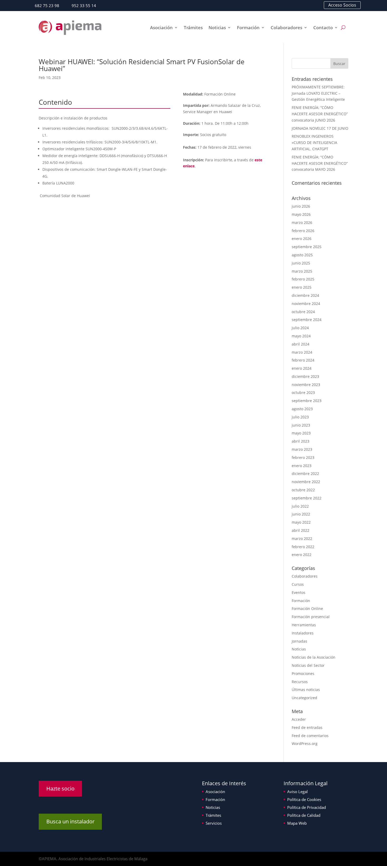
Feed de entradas (307, 727)
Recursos (300, 681)
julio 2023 (300, 416)
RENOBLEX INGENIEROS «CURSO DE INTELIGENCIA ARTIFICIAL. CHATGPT (314, 142)
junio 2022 (301, 514)
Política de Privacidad (306, 807)
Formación (248, 27)
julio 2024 (300, 327)
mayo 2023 (301, 433)
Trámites (193, 27)
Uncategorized (304, 697)
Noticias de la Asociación (313, 657)
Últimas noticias (306, 689)
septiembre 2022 (306, 497)
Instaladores (303, 632)
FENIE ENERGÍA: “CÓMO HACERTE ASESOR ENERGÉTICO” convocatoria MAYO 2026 (320, 163)
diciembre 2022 (305, 473)
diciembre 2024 (305, 295)
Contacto (323, 27)
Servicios (214, 823)
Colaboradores (286, 27)
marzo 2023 (302, 449)
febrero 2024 (303, 360)
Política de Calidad (303, 815)
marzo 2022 (302, 538)
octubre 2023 (303, 392)
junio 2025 (301, 263)
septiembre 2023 (306, 400)
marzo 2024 (302, 352)
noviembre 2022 (306, 481)
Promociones (303, 673)
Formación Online (307, 608)
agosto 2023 (302, 408)
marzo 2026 (302, 222)
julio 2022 (300, 506)
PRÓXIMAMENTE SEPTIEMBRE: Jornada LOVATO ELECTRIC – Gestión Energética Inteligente (318, 93)
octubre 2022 (303, 489)
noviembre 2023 (306, 384)
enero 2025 (301, 287)
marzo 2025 (302, 271)
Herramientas (304, 624)
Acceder (299, 719)
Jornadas (299, 641)
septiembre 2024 (306, 319)
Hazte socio (60, 788)
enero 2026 (301, 238)
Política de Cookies (304, 799)
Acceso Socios (342, 5)
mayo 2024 (301, 335)
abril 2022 (300, 530)
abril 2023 (300, 441)
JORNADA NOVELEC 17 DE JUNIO (320, 128)
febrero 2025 (303, 279)
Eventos (298, 592)
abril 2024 (300, 344)
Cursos (298, 584)
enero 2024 (301, 368)
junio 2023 (301, 425)
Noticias (217, 27)
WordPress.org (304, 743)
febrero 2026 (303, 230)
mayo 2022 (301, 522)
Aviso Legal (297, 791)
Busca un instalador (70, 821)
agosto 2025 (302, 254)
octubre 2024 (303, 311)
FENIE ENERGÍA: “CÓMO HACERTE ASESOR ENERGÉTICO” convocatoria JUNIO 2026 (320, 114)
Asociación (161, 27)
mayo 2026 (301, 214)
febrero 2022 (303, 546)
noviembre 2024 (306, 303)
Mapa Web (297, 823)
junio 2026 (301, 206)
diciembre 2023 (305, 376)
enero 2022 (301, 554)
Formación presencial (311, 616)
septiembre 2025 (306, 246)
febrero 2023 (303, 457)
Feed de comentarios (310, 735)
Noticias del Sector (308, 665)
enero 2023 (301, 465)
